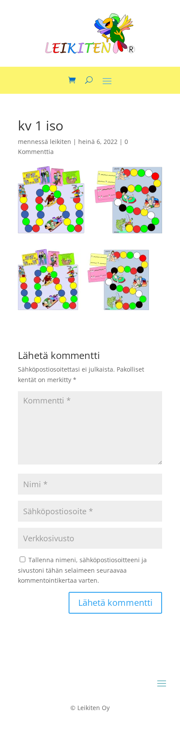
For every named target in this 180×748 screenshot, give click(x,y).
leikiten (60, 141)
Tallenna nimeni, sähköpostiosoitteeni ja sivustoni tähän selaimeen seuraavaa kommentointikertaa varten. (82, 570)
